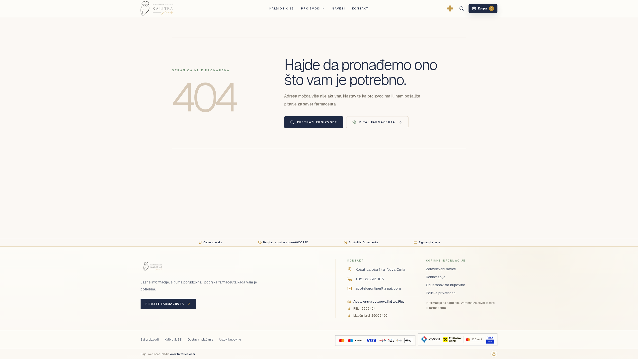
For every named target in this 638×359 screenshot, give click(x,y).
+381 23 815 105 (369, 278)
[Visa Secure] (490, 340)
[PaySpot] (430, 339)
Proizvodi (311, 8)
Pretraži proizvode (317, 122)
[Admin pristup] (493, 354)
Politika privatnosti (441, 293)
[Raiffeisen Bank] (452, 339)
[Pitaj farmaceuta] (450, 8)
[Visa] (371, 340)
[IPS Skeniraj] (391, 341)
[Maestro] (355, 340)
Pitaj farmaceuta (377, 122)
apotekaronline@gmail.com (378, 288)
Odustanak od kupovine (445, 285)
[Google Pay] (399, 340)
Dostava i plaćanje (200, 340)
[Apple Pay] (408, 340)
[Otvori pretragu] (461, 8)
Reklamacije (435, 277)
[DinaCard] (382, 340)
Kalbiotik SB (281, 8)
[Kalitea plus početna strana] (165, 8)
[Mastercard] (341, 340)
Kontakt (360, 8)
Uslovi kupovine (230, 340)
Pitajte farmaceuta (165, 303)
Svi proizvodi (150, 340)
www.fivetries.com (182, 354)
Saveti (338, 8)
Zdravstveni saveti (441, 269)
